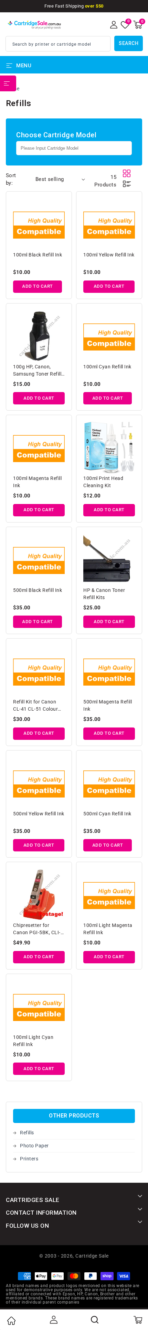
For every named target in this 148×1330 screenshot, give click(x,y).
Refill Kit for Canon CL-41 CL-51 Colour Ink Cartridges (35, 706)
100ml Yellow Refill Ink (109, 254)
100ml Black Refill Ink (37, 254)
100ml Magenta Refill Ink (37, 481)
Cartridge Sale (92, 1256)
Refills (27, 1132)
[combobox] (58, 43)
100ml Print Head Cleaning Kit (103, 481)
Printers (29, 1158)
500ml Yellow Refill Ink (38, 813)
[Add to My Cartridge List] (60, 204)
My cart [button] (137, 1320)
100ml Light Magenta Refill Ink (108, 928)
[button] (137, 24)
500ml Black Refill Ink (37, 590)
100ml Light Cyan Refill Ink (33, 1040)
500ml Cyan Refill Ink (107, 813)
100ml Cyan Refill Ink (107, 366)
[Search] (95, 1320)
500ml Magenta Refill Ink (107, 705)
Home (11, 1321)
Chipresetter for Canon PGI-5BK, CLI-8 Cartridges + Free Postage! (38, 929)
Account (53, 1320)
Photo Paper (34, 1145)
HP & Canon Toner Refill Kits (104, 593)
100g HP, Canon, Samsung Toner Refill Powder (37, 371)
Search (128, 43)
